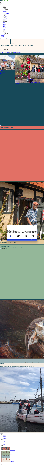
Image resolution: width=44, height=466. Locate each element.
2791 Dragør (4, 436)
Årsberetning (4, 24)
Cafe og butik (5, 10)
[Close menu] (0, 4)
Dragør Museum (4, 11)
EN (1, 1)
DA (0, 1)
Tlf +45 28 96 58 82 (5, 437)
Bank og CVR (4, 29)
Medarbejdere (4, 443)
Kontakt (2, 434)
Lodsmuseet (4, 441)
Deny (12, 239)
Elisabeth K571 (4, 19)
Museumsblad (4, 27)
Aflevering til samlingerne (5, 28)
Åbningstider (2, 439)
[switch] (18, 236)
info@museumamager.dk (5, 438)
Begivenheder (2, 35)
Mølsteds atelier (4, 16)
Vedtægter (4, 25)
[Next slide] (43, 233)
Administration (4, 435)
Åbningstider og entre (6, 13)
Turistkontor (2, 36)
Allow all (32, 239)
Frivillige (4, 26)
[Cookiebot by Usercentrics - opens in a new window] (34, 225)
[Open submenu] (6, 11)
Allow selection (22, 239)
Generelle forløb (4, 34)
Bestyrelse (4, 22)
